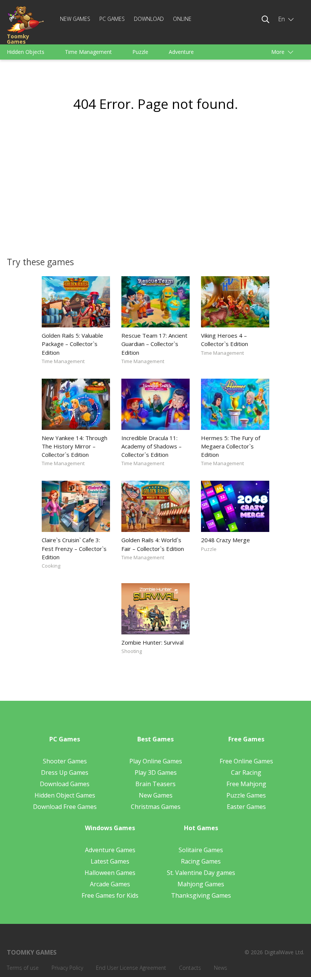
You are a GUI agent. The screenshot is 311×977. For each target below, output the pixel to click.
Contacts (190, 967)
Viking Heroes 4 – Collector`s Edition (224, 340)
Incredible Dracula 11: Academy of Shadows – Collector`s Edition (151, 446)
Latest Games (110, 861)
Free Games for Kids (110, 895)
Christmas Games (156, 806)
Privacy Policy (67, 967)
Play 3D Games (156, 772)
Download (149, 18)
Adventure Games (110, 850)
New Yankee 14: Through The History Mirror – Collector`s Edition (74, 446)
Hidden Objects (25, 51)
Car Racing (246, 772)
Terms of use (23, 967)
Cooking (51, 565)
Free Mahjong (246, 784)
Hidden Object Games (65, 795)
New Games (75, 18)
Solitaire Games (201, 850)
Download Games (65, 784)
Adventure (181, 51)
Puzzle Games (246, 795)
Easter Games (246, 806)
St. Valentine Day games (201, 872)
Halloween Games (110, 872)
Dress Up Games (64, 772)
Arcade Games (110, 884)
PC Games (112, 18)
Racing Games (201, 861)
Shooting (131, 651)
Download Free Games (65, 806)
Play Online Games (155, 761)
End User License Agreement (131, 967)
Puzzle (140, 51)
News (220, 967)
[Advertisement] (83, 188)
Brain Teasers (155, 784)
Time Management (88, 51)
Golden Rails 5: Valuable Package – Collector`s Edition (72, 344)
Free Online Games (246, 761)
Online (182, 18)
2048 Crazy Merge (225, 540)
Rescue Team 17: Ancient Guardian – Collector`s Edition (154, 344)
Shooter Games (65, 761)
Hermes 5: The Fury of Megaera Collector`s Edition (230, 446)
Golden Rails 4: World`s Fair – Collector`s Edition (152, 544)
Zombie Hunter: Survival (152, 642)
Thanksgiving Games (201, 895)
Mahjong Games (200, 884)
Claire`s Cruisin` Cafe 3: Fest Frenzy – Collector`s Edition (74, 548)
